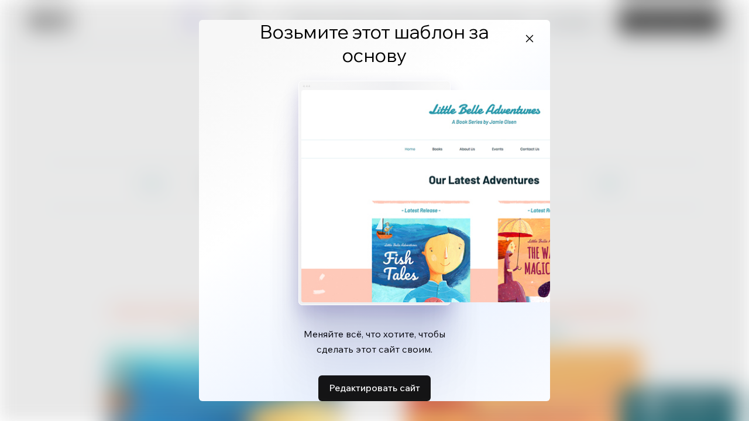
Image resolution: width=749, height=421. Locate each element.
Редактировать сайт (374, 388)
